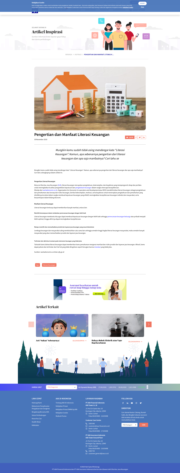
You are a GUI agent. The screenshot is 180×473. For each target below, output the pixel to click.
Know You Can (37, 418)
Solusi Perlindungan (39, 415)
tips (37, 265)
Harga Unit (37, 387)
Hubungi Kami (37, 403)
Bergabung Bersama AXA (40, 412)
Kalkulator (35, 425)
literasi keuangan (49, 265)
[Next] (149, 324)
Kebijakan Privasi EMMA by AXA (66, 409)
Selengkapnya (78, 341)
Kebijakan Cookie (128, 7)
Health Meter (36, 422)
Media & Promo (61, 416)
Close (142, 7)
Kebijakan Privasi (62, 406)
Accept (142, 3)
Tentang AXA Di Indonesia (65, 403)
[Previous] (31, 324)
